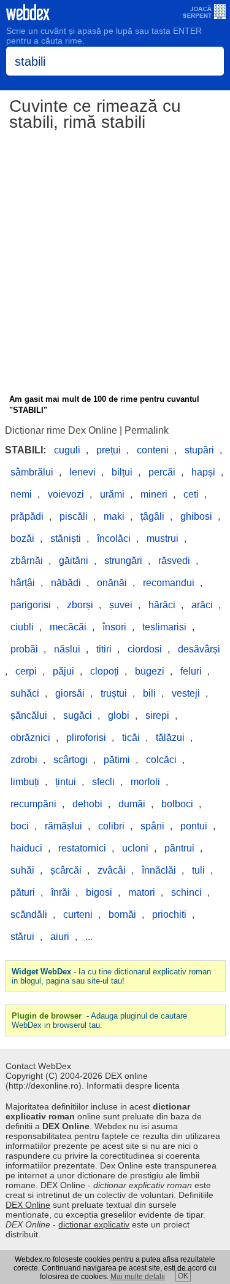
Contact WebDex (38, 1066)
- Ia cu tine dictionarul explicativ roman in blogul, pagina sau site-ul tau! (111, 976)
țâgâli (152, 516)
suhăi (22, 870)
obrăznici (30, 737)
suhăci (24, 693)
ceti (191, 494)
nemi (21, 494)
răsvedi (174, 560)
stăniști (65, 538)
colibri (111, 826)
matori (141, 892)
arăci (202, 605)
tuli (198, 870)
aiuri (59, 936)
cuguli (67, 450)
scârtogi (70, 759)
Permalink (147, 430)
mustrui (162, 538)
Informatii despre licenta (133, 1085)
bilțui (122, 472)
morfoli (145, 782)
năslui (67, 649)
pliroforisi (86, 737)
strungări (123, 560)
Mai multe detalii (137, 1276)
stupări (199, 450)
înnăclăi (159, 870)
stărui (22, 936)
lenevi (82, 472)
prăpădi (27, 516)
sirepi (157, 715)
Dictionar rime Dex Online (61, 430)
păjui (63, 671)
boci (19, 826)
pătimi (117, 759)
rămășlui (63, 826)
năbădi (66, 582)
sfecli (103, 782)
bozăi (22, 538)
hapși (203, 472)
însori (114, 627)
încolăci (114, 538)
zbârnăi (26, 560)
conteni (153, 450)
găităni (73, 560)
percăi (161, 472)
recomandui (168, 582)
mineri (153, 494)
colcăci (161, 759)
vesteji (186, 693)
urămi (112, 494)
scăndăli (28, 914)
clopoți (104, 671)
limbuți (24, 782)
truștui (114, 693)
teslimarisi (164, 627)
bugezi (149, 671)
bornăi (122, 914)
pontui (193, 826)
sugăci (77, 715)
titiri (104, 649)
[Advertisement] (115, 264)
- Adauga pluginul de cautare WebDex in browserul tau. (99, 1020)
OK (183, 1276)
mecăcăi (68, 627)
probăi (24, 649)
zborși (80, 605)
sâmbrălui (31, 472)
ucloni (135, 848)
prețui (108, 450)
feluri (191, 671)
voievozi (66, 494)
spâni (152, 826)
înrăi (60, 892)
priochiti (169, 914)
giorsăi (70, 693)
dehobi (87, 804)
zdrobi (23, 759)
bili (149, 693)
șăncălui (28, 715)
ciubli (22, 627)
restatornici (82, 848)
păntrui (179, 848)
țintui (65, 782)
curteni (78, 914)
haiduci (26, 848)
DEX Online (28, 1205)
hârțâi (22, 582)
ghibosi (196, 516)
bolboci (177, 804)
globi (118, 715)
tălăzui (170, 737)
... (89, 936)
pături (22, 892)
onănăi (112, 582)
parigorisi (30, 605)
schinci (186, 892)
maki (114, 516)
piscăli (73, 516)
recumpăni (33, 804)
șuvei (120, 605)
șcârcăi (66, 870)
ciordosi (145, 649)
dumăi (131, 804)
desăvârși (199, 649)
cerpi (26, 671)
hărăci (161, 605)
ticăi (131, 737)
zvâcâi (112, 870)
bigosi (99, 892)
